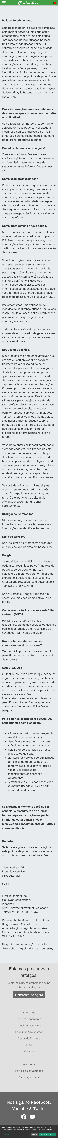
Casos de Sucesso (29, 1038)
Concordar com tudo (47, 1134)
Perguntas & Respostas (29, 1032)
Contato (29, 1051)
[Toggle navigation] (4, 2)
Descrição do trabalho (29, 1019)
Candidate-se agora (29, 995)
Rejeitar (34, 1134)
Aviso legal (29, 1064)
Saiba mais (6, 1134)
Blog (29, 1045)
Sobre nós (29, 1012)
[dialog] (29, 1131)
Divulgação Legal (29, 1077)
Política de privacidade (29, 1070)
